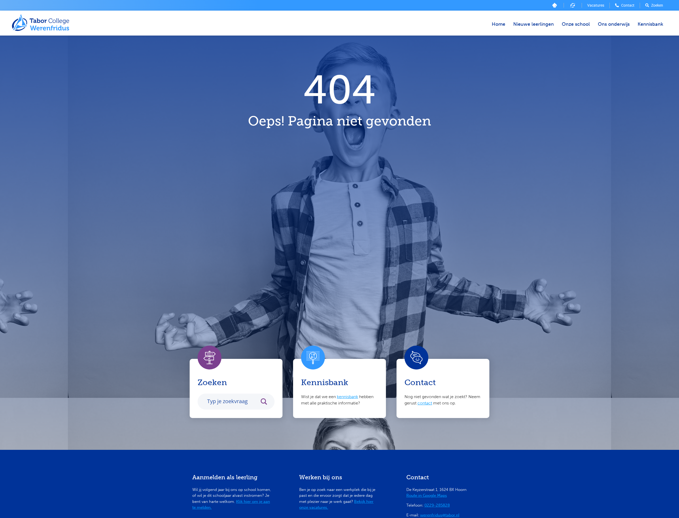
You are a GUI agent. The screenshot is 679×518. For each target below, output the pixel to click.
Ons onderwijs (614, 24)
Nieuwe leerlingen (533, 24)
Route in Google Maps (426, 495)
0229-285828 (437, 505)
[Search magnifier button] (267, 402)
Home (498, 24)
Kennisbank (650, 24)
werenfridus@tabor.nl (439, 515)
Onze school (576, 24)
